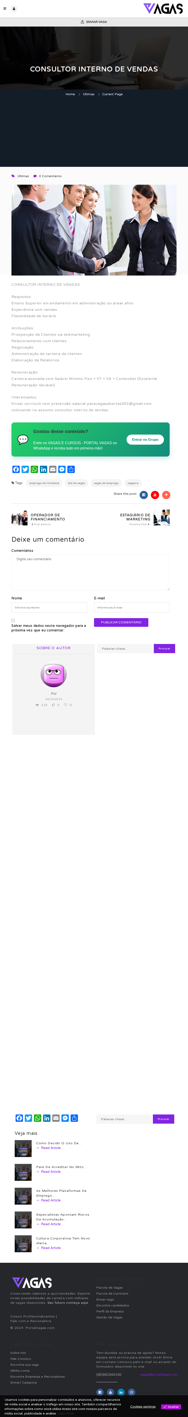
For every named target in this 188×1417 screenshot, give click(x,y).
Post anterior (42, 524)
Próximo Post (139, 524)
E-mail (99, 598)
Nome (16, 598)
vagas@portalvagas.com (159, 1374)
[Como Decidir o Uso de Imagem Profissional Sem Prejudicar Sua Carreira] (23, 1148)
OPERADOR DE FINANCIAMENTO (48, 517)
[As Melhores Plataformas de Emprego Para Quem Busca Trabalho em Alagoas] (23, 1196)
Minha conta (20, 1371)
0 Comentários (50, 176)
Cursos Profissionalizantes (32, 1316)
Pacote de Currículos (112, 1293)
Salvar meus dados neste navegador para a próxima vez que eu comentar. (48, 628)
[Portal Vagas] (139, 8)
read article (50, 1148)
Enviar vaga (96, 22)
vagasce (132, 483)
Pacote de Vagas (109, 1288)
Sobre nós (18, 1353)
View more (66, 1413)
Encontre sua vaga (24, 1365)
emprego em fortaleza (44, 483)
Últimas (88, 94)
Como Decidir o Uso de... (58, 1143)
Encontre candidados (112, 1305)
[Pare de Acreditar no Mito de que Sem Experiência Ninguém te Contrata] (23, 1172)
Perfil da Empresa (110, 1311)
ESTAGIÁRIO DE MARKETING (135, 517)
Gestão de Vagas (109, 1317)
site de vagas (76, 483)
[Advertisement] (94, 132)
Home (70, 94)
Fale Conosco (20, 1359)
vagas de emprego (106, 483)
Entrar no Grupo (145, 439)
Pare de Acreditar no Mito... (61, 1167)
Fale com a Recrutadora (30, 1321)
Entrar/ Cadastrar (23, 1383)
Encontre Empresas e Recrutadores (37, 1377)
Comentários (22, 551)
